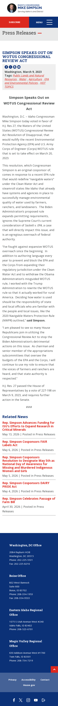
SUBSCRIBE (14, 22)
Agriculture (35, 79)
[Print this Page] (14, 67)
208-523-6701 (25, 629)
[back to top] (54, 669)
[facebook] (14, 700)
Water (22, 79)
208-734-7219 (25, 660)
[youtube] (36, 700)
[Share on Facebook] (6, 67)
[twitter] (20, 700)
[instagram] (28, 700)
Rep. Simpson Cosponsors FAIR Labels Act (24, 443)
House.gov (29, 685)
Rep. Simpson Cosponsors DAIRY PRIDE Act (25, 484)
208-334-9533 (22, 598)
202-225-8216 (22, 563)
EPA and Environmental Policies (27, 81)
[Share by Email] (19, 67)
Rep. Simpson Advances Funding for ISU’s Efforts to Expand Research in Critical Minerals (28, 426)
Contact (45, 679)
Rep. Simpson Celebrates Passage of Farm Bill (28, 500)
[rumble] (43, 700)
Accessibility (28, 679)
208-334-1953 (25, 594)
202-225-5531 (25, 559)
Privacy (13, 679)
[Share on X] (10, 67)
